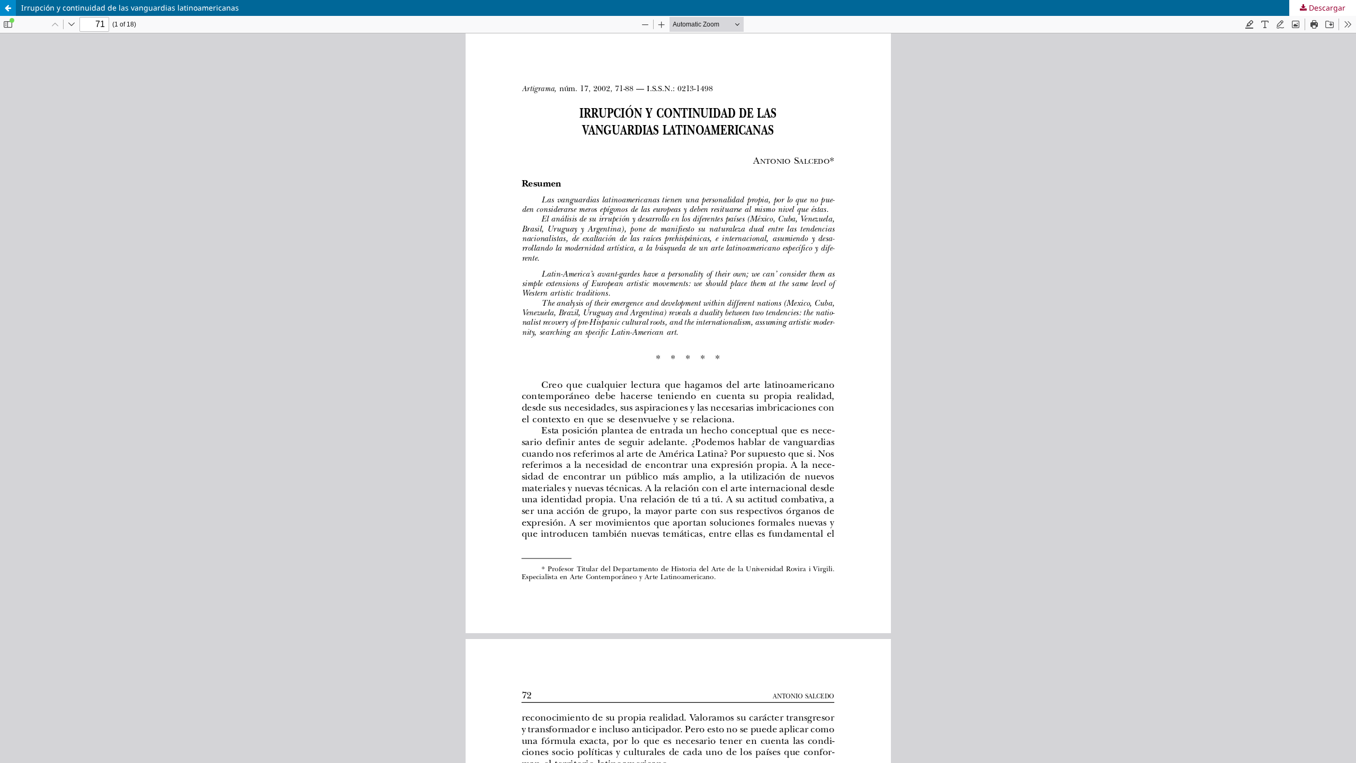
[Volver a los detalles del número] (8, 8)
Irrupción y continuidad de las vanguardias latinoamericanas (130, 8)
